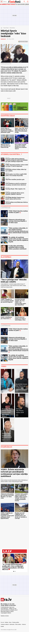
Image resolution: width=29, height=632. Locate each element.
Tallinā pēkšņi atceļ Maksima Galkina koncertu (16, 202)
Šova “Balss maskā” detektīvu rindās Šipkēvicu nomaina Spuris (20, 146)
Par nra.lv (2, 622)
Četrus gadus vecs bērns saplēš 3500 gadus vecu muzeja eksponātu (16, 174)
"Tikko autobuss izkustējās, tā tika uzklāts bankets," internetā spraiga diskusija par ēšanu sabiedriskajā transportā (18, 230)
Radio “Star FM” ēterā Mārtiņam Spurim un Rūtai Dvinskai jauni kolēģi (21, 130)
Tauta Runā (6, 28)
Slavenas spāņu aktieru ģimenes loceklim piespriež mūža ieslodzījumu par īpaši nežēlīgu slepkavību (16, 160)
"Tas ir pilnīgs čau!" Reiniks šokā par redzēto (14, 280)
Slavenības (12, 28)
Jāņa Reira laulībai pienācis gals (14, 179)
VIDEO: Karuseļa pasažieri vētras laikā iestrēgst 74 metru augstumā (16, 165)
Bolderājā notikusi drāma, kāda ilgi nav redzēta (15, 170)
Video (3, 366)
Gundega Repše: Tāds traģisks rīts (15, 189)
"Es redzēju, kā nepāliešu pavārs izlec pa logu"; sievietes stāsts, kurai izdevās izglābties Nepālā (18, 239)
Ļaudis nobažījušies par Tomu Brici (6, 317)
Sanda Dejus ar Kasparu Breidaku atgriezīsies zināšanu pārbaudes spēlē (7, 130)
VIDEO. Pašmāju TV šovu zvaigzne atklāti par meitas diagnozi (7, 301)
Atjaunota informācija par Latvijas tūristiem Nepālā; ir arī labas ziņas (17, 221)
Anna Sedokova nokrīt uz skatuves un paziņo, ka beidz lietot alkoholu (15, 184)
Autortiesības (12, 624)
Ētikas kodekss (18, 624)
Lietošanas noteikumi (5, 624)
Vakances (24, 624)
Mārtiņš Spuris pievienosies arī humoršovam (5, 146)
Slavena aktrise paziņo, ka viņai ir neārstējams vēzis (20, 318)
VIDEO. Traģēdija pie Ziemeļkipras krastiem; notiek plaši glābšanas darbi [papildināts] (7, 515)
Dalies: (9, 98)
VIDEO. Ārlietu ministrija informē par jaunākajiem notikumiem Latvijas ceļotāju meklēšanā (14, 472)
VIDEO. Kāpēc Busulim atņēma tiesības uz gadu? (18, 211)
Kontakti (2, 626)
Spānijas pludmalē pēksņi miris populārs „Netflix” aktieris (14, 193)
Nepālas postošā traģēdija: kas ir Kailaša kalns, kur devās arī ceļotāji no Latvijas (21, 515)
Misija (10, 622)
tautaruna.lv (3, 39)
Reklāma (6, 622)
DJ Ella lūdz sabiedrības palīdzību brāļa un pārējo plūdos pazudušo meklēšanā (17, 247)
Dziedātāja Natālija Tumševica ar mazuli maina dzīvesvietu (14, 198)
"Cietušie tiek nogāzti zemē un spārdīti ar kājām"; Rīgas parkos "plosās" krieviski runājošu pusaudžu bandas (21, 497)
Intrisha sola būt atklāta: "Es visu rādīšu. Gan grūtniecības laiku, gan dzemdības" (20, 302)
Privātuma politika (15, 622)
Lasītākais (5, 208)
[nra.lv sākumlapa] (5, 1)
